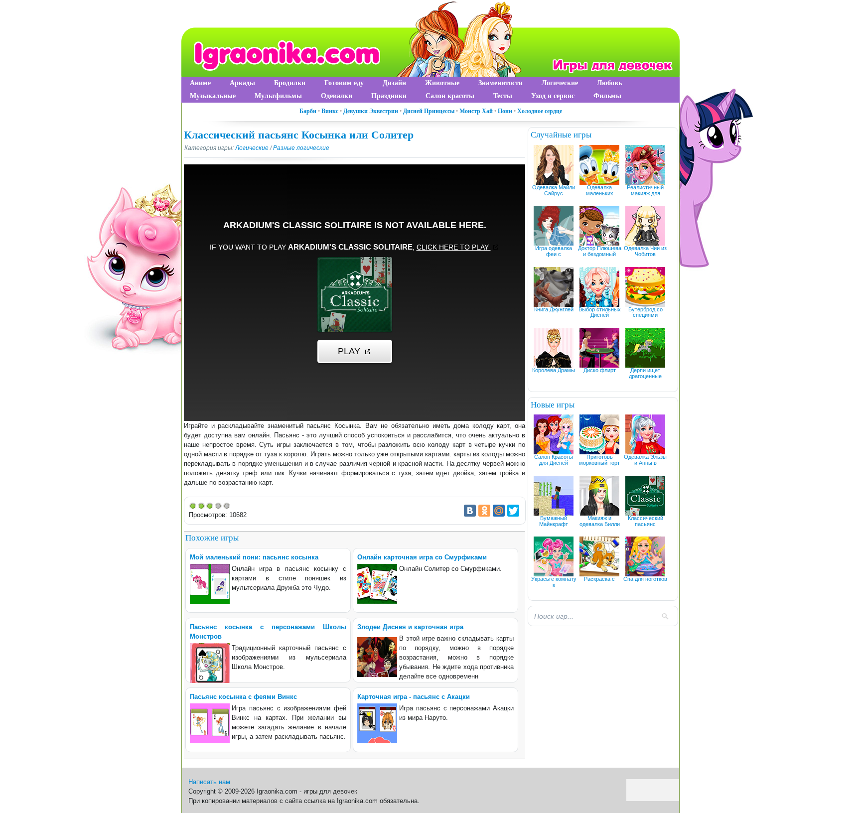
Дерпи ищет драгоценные (645, 373)
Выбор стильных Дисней (599, 312)
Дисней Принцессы (428, 111)
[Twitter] (513, 511)
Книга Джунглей (554, 309)
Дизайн (394, 83)
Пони (505, 111)
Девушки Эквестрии (370, 111)
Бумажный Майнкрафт (553, 521)
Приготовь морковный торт (599, 460)
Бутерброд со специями (645, 312)
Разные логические (301, 147)
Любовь (609, 83)
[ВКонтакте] (470, 511)
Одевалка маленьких (599, 190)
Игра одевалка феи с (553, 251)
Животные (442, 83)
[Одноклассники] (484, 511)
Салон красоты (450, 96)
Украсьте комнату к (553, 582)
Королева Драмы (553, 370)
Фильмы (607, 96)
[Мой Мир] (499, 511)
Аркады (242, 83)
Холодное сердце (539, 111)
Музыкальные (213, 96)
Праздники (389, 96)
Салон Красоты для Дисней (553, 460)
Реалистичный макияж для (645, 190)
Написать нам (209, 782)
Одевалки (336, 96)
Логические (560, 83)
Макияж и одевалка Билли (599, 521)
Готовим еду (344, 83)
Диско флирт (599, 370)
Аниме (200, 83)
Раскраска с (599, 579)
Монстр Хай (476, 111)
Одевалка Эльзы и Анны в (645, 460)
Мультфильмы (278, 96)
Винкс (329, 111)
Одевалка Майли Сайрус (553, 190)
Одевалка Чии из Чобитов (645, 251)
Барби (307, 111)
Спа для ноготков (645, 579)
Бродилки (289, 83)
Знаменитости (500, 83)
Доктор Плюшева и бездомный (599, 251)
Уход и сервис (552, 96)
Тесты (502, 96)
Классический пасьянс (645, 521)
